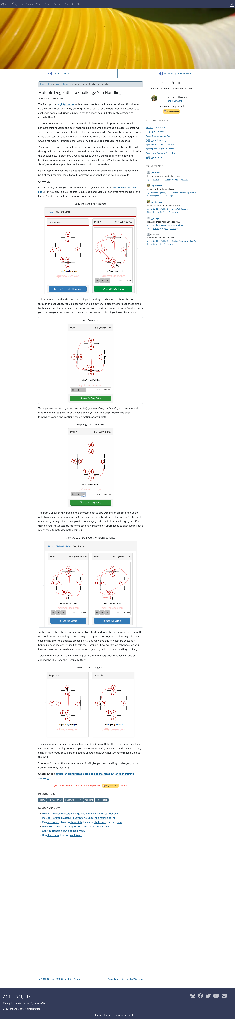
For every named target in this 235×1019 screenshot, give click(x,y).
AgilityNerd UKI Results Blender (161, 144)
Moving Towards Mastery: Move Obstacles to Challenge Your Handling (82, 822)
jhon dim (155, 172)
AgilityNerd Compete (156, 140)
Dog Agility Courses (155, 131)
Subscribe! (70, 4)
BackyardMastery (73, 800)
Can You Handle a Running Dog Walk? (63, 830)
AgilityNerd (12, 4)
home (43, 84)
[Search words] (232, 4)
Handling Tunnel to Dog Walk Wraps (62, 835)
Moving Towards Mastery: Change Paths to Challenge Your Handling (80, 813)
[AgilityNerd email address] (224, 996)
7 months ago (185, 179)
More (79, 4)
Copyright (100, 1014)
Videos (39, 4)
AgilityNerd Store (154, 157)
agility (57, 84)
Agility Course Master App (158, 135)
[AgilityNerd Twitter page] (208, 996)
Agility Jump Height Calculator (160, 148)
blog (50, 84)
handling (67, 84)
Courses (48, 4)
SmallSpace (102, 800)
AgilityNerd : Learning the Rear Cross (162, 179)
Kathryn (155, 218)
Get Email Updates (61, 73)
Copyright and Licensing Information (22, 1008)
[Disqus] (90, 869)
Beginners (58, 4)
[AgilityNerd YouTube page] (216, 996)
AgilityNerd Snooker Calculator (160, 152)
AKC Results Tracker (155, 127)
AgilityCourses (66, 104)
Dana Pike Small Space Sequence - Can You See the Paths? (75, 826)
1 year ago (168, 195)
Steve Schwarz (175, 100)
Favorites (30, 4)
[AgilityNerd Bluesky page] (192, 996)
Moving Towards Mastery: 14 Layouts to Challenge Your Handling (79, 818)
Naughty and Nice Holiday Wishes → (125, 979)
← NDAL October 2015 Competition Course (59, 979)
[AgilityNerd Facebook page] (200, 996)
